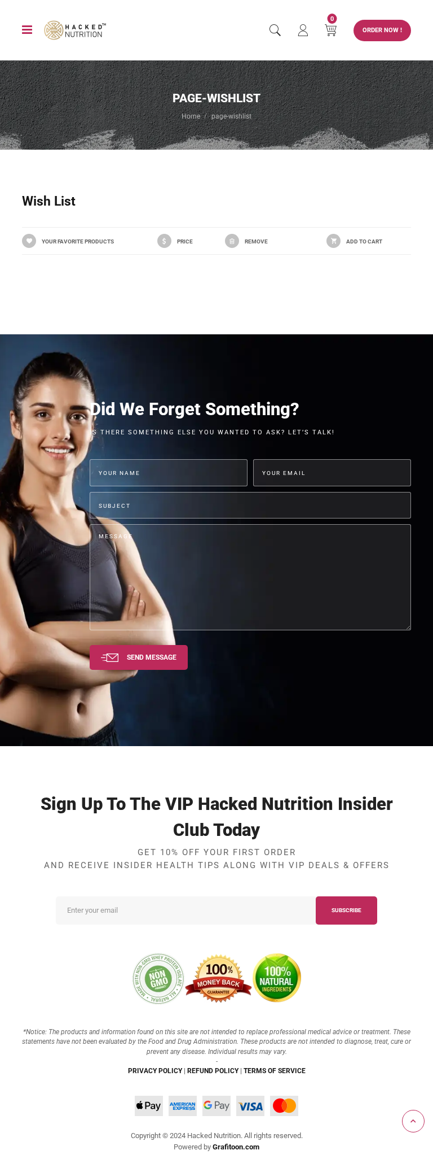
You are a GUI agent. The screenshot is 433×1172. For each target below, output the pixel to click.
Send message (151, 657)
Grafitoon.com (236, 1147)
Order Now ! (382, 30)
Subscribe (346, 910)
